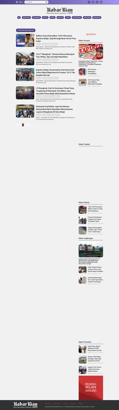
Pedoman (73, 403)
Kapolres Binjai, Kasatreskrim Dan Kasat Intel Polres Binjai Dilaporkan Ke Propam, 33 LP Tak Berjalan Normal (55, 72)
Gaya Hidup (36, 17)
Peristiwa (87, 17)
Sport (68, 17)
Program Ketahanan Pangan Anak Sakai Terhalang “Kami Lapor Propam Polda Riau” (95, 221)
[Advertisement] (59, 23)
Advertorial (77, 17)
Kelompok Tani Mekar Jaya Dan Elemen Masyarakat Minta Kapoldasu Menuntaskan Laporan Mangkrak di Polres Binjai (54, 109)
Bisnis (52, 17)
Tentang (65, 403)
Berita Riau (26, 17)
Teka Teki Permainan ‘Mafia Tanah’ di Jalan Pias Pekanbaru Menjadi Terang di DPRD (95, 211)
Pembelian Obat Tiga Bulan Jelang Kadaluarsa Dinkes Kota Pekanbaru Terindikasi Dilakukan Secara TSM (91, 63)
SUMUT (39, 59)
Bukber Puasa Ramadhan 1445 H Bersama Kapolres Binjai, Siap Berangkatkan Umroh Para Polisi (56, 38)
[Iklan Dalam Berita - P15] (91, 387)
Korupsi (60, 17)
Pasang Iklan (56, 403)
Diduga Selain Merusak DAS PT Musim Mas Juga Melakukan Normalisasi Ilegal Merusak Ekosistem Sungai (89, 261)
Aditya (92, 406)
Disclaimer (48, 403)
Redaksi (80, 403)
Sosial (38, 44)
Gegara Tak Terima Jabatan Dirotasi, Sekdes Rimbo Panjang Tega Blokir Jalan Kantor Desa (94, 371)
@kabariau (91, 34)
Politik (45, 17)
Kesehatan (96, 17)
